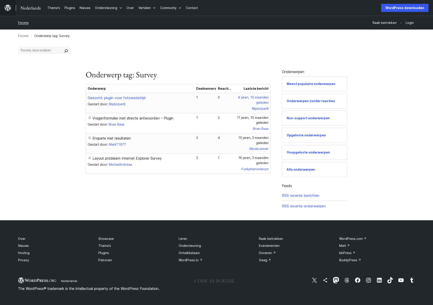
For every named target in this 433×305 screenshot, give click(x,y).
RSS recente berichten (300, 195)
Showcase (106, 239)
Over (21, 239)
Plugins (103, 253)
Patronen (105, 260)
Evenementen (269, 246)
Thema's (104, 246)
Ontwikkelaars (189, 253)
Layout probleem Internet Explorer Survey (127, 158)
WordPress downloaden (404, 8)
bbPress (347, 253)
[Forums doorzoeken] (66, 50)
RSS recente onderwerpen (304, 206)
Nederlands (69, 281)
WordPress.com (352, 239)
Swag (265, 260)
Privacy (23, 260)
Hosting (24, 253)
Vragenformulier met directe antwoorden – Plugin (132, 118)
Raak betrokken (271, 239)
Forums (23, 23)
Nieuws (23, 246)
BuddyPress (350, 260)
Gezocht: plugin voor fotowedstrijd (117, 98)
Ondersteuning (190, 246)
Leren (183, 239)
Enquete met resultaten (111, 138)
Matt (344, 246)
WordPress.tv (191, 260)
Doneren (267, 253)
